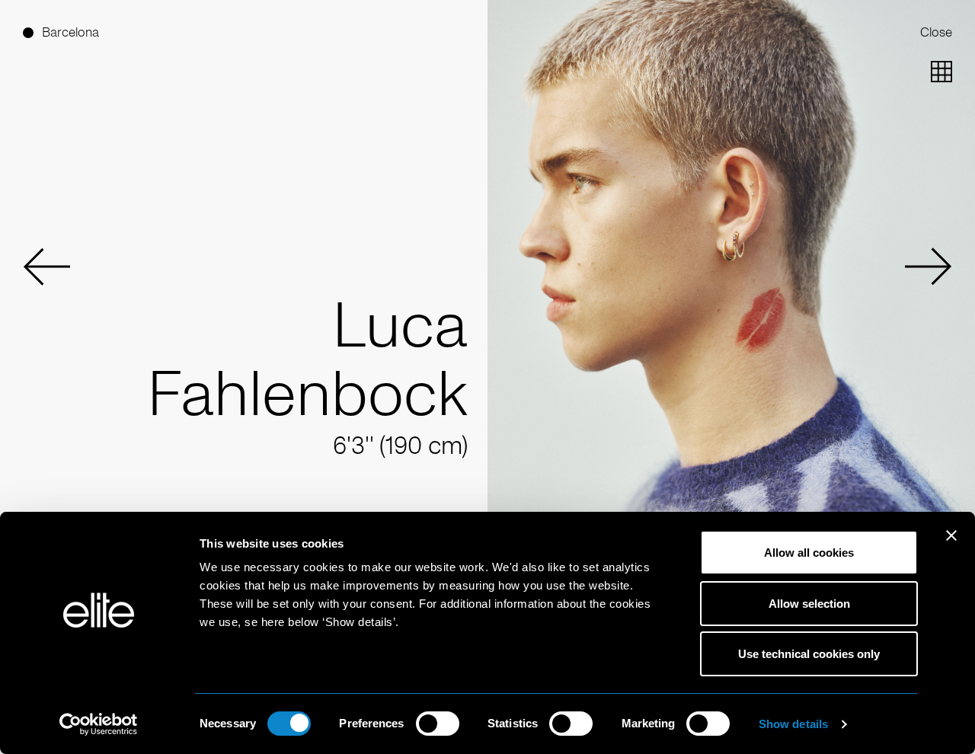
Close (936, 32)
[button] (46, 267)
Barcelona (70, 32)
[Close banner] (951, 545)
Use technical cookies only (809, 653)
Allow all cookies (809, 552)
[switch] (437, 723)
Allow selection (809, 603)
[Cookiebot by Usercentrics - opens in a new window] (98, 724)
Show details (793, 723)
